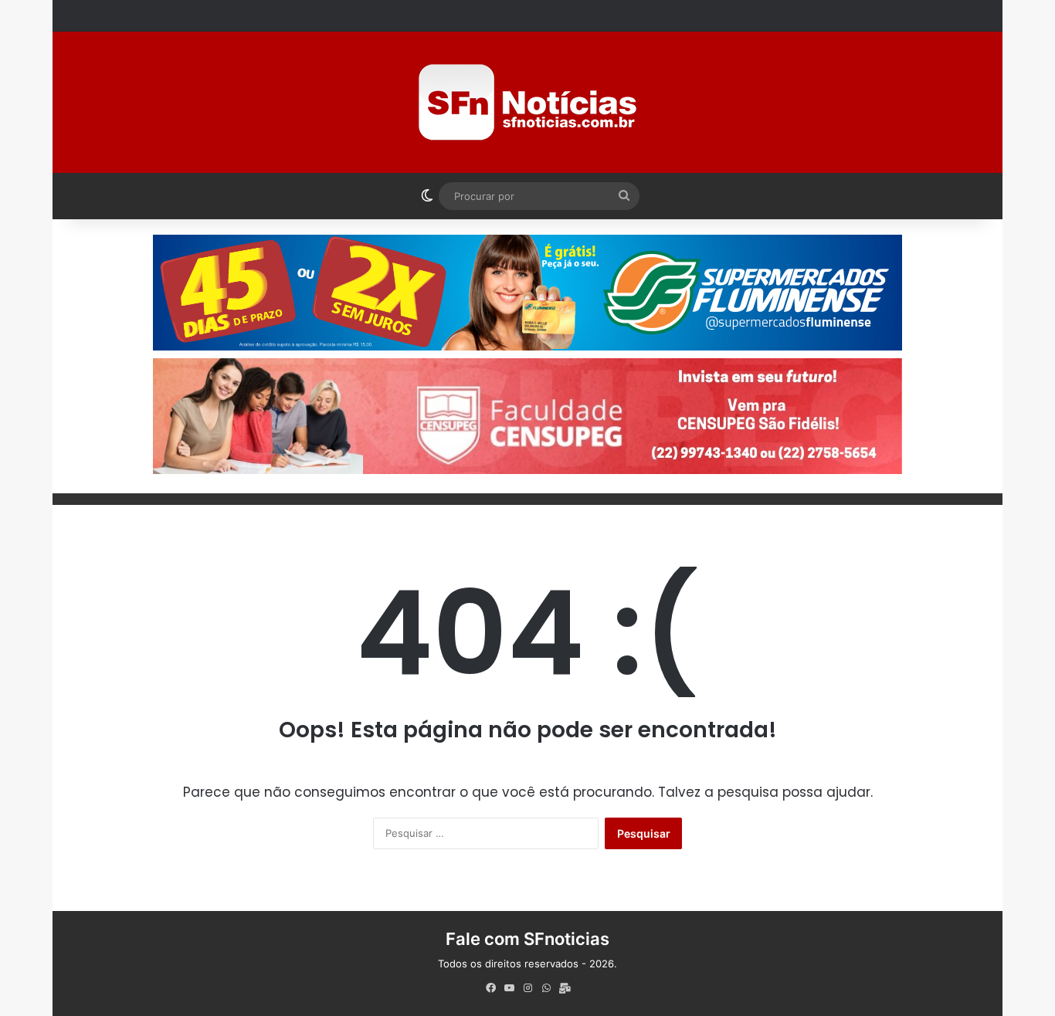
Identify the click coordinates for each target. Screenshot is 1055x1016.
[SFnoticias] (527, 102)
